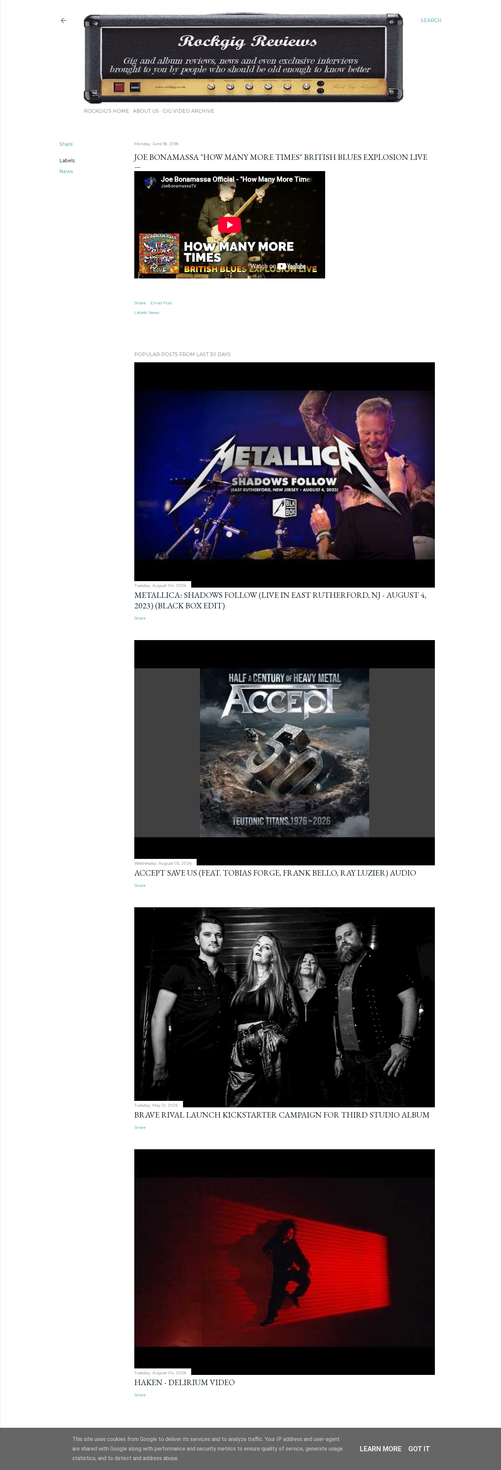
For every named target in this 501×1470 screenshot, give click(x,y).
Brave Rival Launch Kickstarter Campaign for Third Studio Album (282, 1114)
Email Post (161, 302)
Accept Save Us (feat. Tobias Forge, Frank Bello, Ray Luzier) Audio (275, 872)
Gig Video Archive (188, 111)
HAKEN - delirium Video (184, 1382)
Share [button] (66, 144)
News (66, 171)
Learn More (380, 1449)
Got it (419, 1449)
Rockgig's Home (106, 111)
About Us (146, 111)
